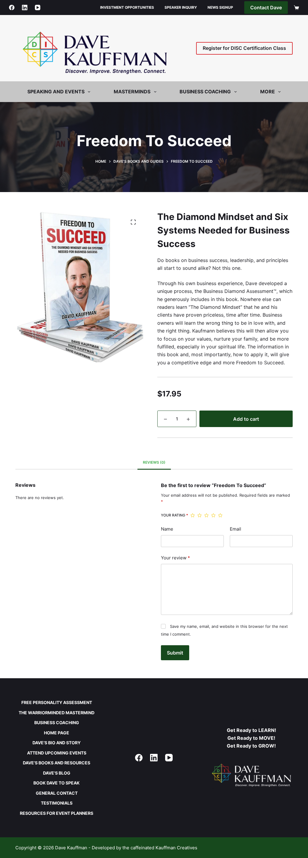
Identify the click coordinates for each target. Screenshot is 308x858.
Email (235, 529)
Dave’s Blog (56, 772)
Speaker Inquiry (181, 7)
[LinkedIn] (24, 7)
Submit (175, 653)
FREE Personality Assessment (56, 702)
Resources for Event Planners (56, 813)
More (267, 92)
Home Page (56, 732)
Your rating (174, 515)
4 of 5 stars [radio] (213, 515)
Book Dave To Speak (56, 782)
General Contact (57, 793)
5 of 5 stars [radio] (220, 515)
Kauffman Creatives (176, 847)
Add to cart (246, 419)
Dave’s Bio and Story (56, 742)
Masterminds (132, 92)
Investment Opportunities (127, 7)
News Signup (220, 7)
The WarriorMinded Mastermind (56, 712)
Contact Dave (266, 8)
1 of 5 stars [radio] (192, 515)
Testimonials (56, 802)
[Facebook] (11, 7)
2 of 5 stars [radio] (199, 515)
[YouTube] (37, 7)
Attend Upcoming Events (56, 752)
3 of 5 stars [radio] (206, 515)
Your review (175, 558)
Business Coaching (56, 722)
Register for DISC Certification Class (244, 48)
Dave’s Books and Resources (56, 762)
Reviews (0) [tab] (154, 462)
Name (167, 529)
